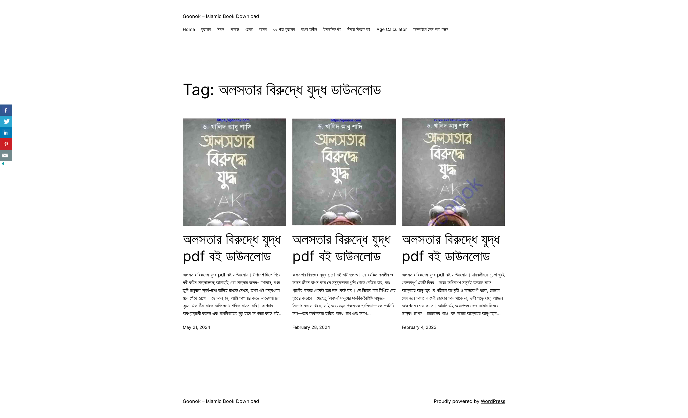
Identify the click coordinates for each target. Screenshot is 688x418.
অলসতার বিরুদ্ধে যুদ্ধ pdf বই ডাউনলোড (232, 247)
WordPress (493, 401)
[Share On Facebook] (6, 110)
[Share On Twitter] (6, 121)
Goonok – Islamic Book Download (221, 16)
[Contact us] (6, 155)
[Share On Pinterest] (6, 144)
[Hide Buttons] (2, 164)
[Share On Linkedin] (6, 133)
